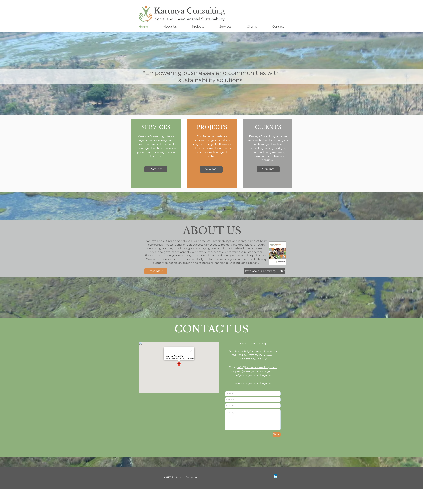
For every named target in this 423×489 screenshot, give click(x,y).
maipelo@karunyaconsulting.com (252, 371)
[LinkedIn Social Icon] (275, 476)
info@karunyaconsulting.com (257, 367)
